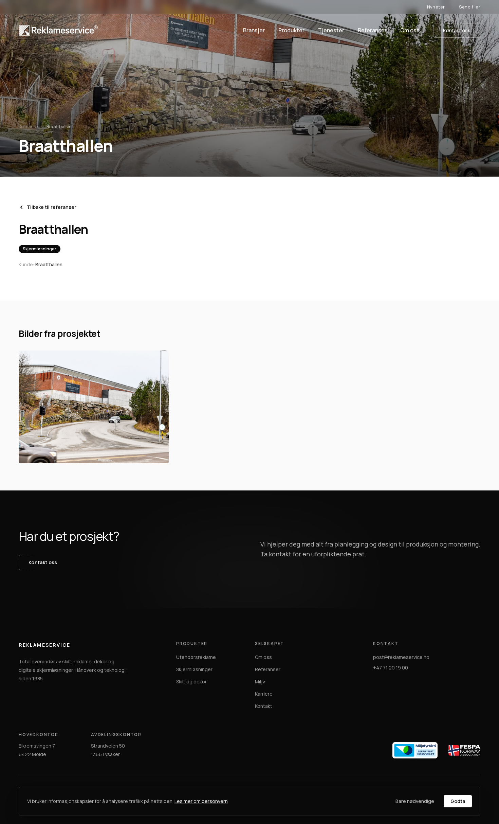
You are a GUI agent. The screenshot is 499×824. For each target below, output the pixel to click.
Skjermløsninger (194, 669)
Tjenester (331, 30)
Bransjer (254, 30)
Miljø (260, 681)
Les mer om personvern (201, 801)
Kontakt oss (456, 30)
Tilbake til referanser (51, 207)
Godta (457, 801)
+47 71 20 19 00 (390, 667)
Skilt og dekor (191, 681)
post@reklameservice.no (401, 657)
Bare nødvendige (414, 801)
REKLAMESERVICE (44, 645)
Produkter (291, 30)
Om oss (410, 30)
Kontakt (263, 706)
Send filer (469, 7)
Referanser (372, 30)
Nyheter (436, 7)
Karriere (264, 694)
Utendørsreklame (196, 657)
